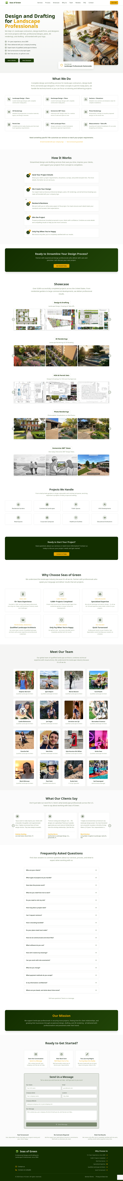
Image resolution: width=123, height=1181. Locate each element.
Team (71, 3)
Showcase (56, 3)
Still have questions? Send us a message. (61, 998)
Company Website (31, 1101)
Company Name (30, 1093)
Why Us (64, 3)
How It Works (12, 60)
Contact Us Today (61, 554)
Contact (91, 3)
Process (47, 3)
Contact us (21, 1166)
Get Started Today (61, 266)
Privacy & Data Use (102, 1177)
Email (63, 1085)
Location (64, 1093)
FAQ (84, 3)
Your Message (30, 1109)
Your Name (29, 1085)
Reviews (78, 3)
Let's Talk (114, 2)
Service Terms (89, 1177)
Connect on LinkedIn (24, 1170)
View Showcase (26, 60)
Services (40, 3)
